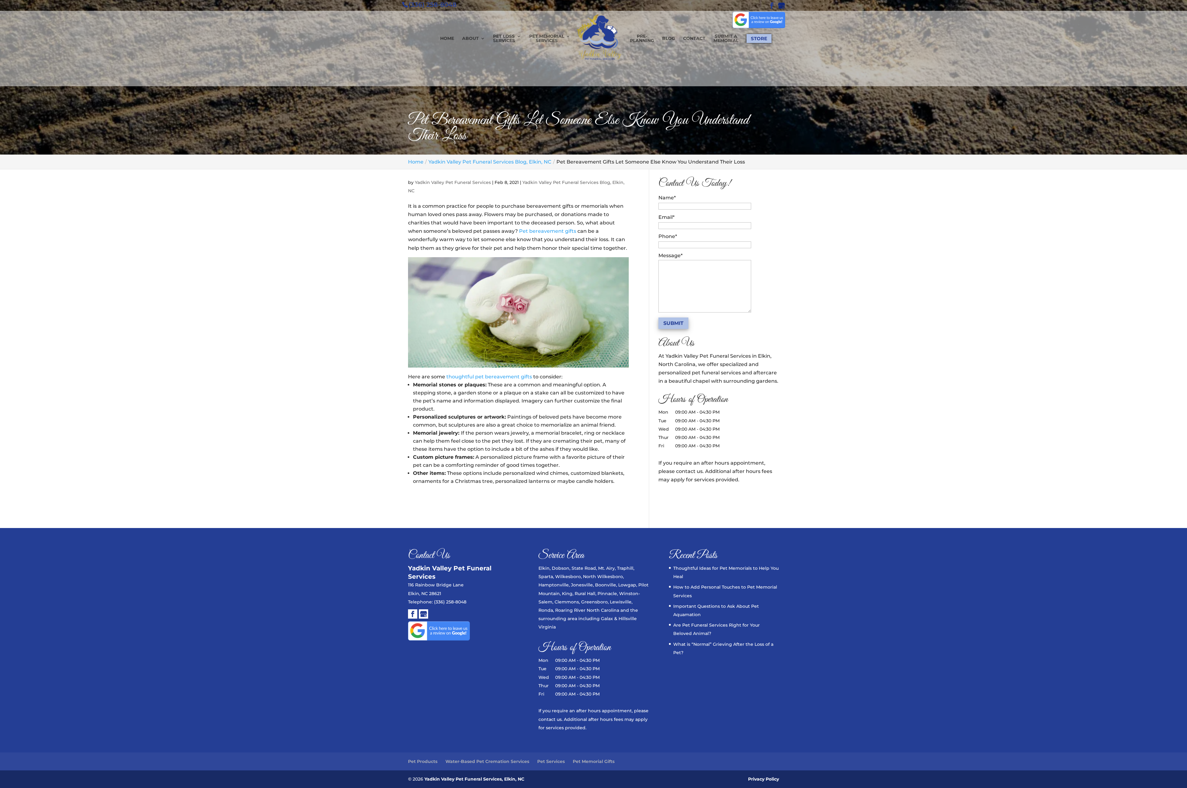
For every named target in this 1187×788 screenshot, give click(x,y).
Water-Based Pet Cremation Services (487, 761)
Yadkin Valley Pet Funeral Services (453, 182)
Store (759, 38)
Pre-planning (642, 38)
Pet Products (422, 761)
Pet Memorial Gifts (594, 761)
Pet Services (551, 761)
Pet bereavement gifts (547, 231)
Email (666, 217)
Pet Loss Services (504, 38)
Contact (694, 38)
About (470, 38)
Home (447, 38)
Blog (668, 38)
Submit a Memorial (725, 38)
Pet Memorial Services (546, 38)
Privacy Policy (763, 779)
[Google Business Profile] (423, 615)
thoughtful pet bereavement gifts (489, 377)
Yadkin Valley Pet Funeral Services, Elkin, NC (474, 779)
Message (670, 255)
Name (667, 198)
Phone (667, 236)
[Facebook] (412, 615)
